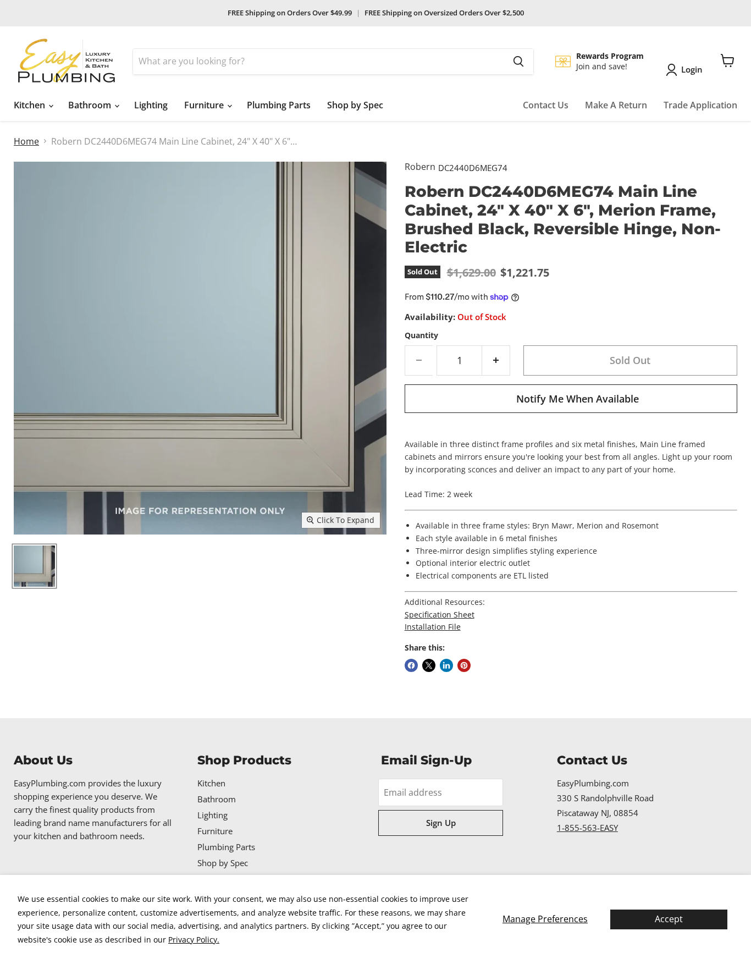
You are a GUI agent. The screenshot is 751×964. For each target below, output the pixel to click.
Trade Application (700, 105)
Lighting (151, 105)
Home (26, 141)
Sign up (441, 822)
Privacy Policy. (193, 939)
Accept (669, 919)
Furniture (205, 105)
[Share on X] (428, 665)
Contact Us (545, 105)
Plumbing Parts (279, 105)
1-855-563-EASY (587, 827)
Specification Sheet (439, 614)
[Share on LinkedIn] (446, 665)
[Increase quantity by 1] (496, 360)
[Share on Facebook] (411, 665)
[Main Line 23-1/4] (34, 566)
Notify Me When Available (577, 398)
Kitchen (30, 105)
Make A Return (616, 105)
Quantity (421, 335)
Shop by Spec (355, 105)
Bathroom (90, 105)
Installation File (433, 626)
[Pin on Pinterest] (464, 665)
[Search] (518, 61)
